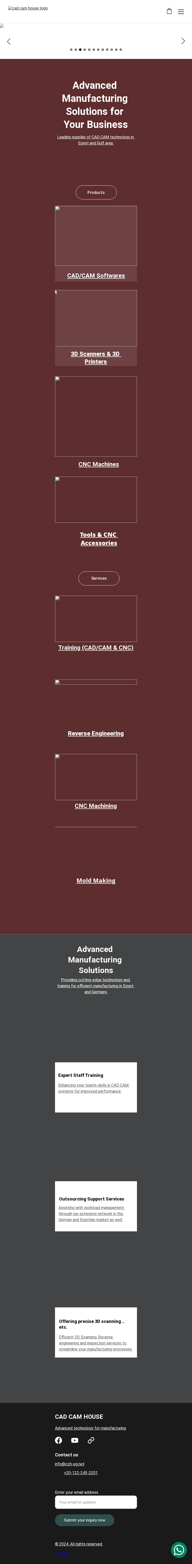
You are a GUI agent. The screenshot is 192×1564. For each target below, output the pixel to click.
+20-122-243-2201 (81, 1472)
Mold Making (96, 880)
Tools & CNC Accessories (99, 538)
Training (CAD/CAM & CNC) (96, 647)
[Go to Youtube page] (74, 1440)
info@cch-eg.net (69, 1464)
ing (113, 805)
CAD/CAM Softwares (96, 275)
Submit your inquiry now (84, 1520)
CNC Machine (97, 464)
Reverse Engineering (96, 733)
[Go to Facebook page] (58, 1440)
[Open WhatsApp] (179, 1550)
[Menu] (181, 12)
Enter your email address (76, 1492)
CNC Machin (92, 805)
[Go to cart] (169, 12)
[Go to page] (91, 1440)
